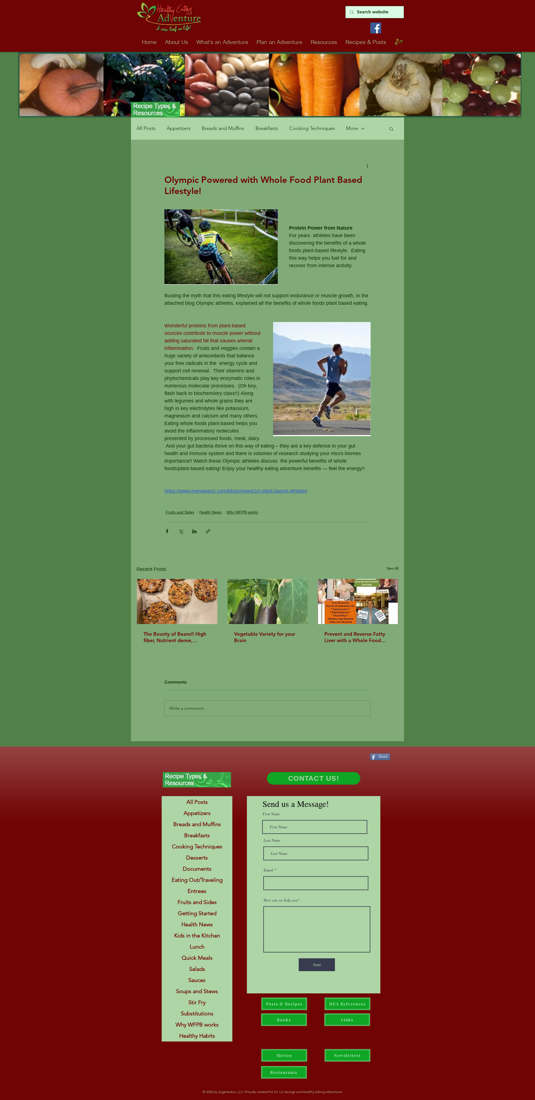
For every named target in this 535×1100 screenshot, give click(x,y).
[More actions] (367, 165)
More (352, 128)
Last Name (272, 840)
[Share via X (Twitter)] (180, 531)
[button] (391, 128)
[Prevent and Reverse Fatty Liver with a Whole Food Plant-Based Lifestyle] (358, 601)
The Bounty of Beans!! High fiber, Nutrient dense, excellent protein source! (175, 637)
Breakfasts (267, 128)
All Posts (146, 128)
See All (392, 568)
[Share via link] (208, 531)
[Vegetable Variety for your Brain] (267, 601)
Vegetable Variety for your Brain (264, 637)
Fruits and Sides (180, 512)
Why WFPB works (242, 512)
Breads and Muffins (223, 128)
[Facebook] (375, 28)
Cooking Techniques (312, 128)
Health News (210, 512)
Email (268, 870)
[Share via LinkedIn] (194, 531)
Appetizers (179, 128)
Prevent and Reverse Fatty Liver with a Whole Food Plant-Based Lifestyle (354, 637)
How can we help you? (281, 900)
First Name (271, 814)
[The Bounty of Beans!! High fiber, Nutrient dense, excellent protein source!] (177, 601)
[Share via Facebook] (167, 531)
